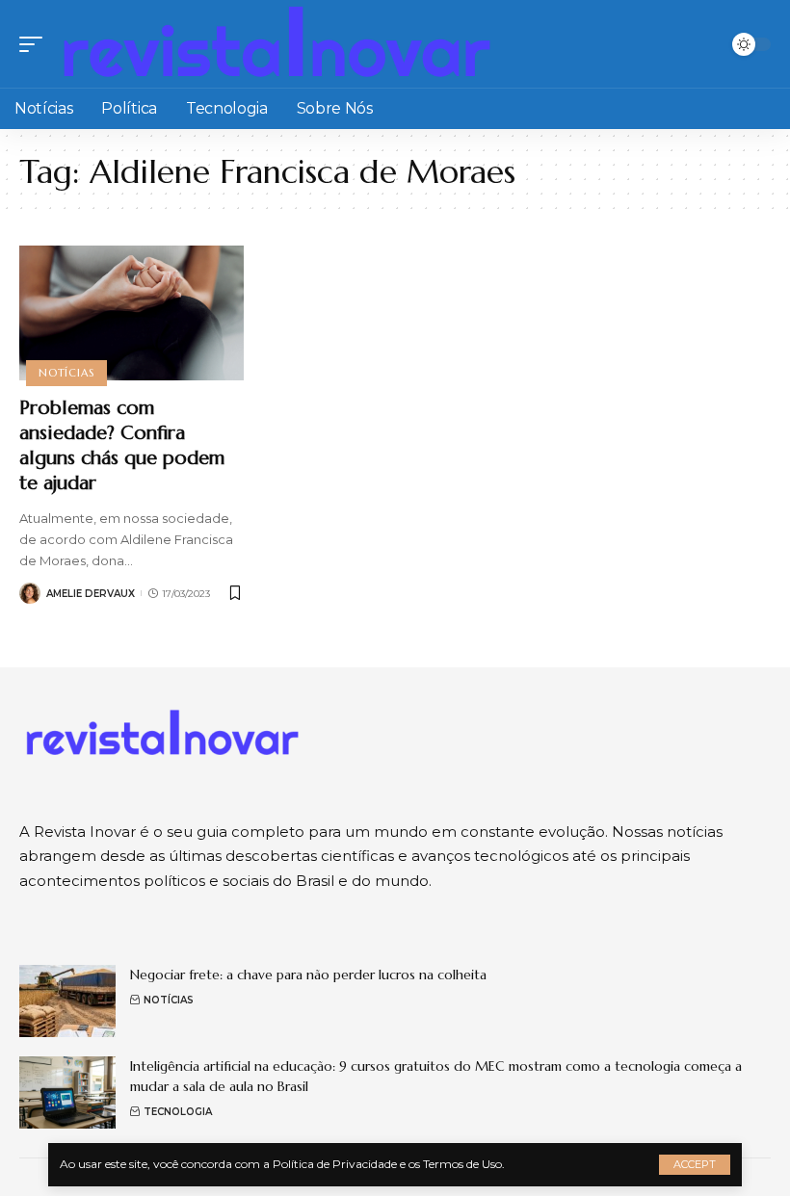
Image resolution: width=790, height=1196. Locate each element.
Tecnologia (178, 1111)
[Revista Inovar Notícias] (279, 44)
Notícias (66, 372)
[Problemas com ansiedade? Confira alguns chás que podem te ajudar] (131, 313)
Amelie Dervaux (90, 593)
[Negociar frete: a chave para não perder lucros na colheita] (67, 1001)
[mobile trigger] (35, 44)
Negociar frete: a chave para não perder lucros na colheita (308, 974)
